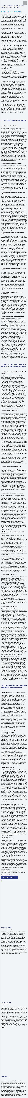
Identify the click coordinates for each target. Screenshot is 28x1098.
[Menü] (25, 3)
